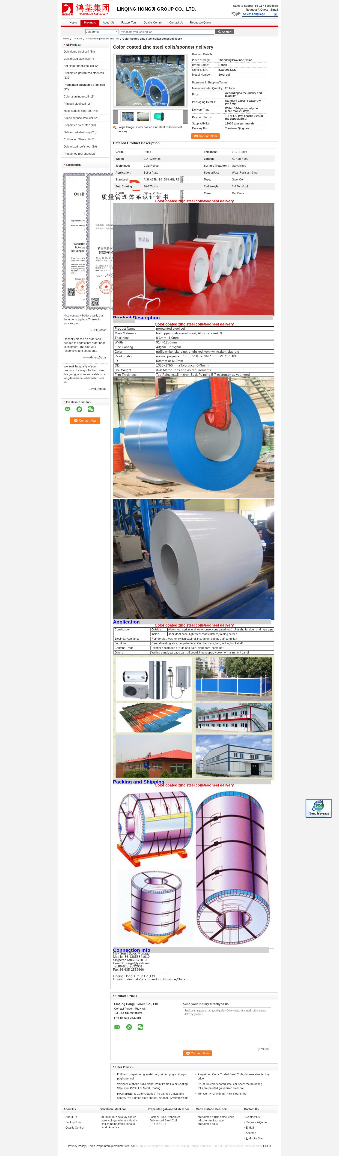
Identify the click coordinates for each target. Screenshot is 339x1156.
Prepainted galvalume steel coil (102, 38)
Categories (92, 31)
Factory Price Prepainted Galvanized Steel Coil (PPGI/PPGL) (165, 1120)
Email (274, 9)
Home (73, 22)
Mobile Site (256, 1138)
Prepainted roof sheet (77, 153)
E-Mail (250, 1127)
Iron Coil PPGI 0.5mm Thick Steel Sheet (222, 1093)
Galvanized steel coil (77, 58)
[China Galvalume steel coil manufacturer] (89, 9)
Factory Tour (129, 22)
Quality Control (153, 22)
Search (226, 32)
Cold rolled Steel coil (77, 139)
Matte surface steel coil (78, 110)
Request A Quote (257, 9)
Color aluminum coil (76, 96)
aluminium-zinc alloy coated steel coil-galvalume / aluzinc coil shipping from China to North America (119, 1122)
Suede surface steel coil (79, 118)
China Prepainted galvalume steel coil (111, 1146)
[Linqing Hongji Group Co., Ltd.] (276, 14)
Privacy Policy (77, 1146)
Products (90, 22)
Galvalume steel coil (76, 51)
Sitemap (251, 1133)
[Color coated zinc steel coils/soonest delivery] (150, 80)
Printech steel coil (75, 103)
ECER (267, 1146)
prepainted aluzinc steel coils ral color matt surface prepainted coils (216, 1120)
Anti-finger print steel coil (79, 66)
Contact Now (208, 136)
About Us (108, 22)
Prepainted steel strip (77, 125)
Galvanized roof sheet (77, 146)
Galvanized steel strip (77, 132)
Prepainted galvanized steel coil (84, 73)
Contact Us (176, 22)
